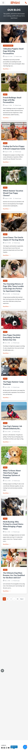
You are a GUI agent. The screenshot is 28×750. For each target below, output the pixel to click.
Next (21, 599)
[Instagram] (6, 748)
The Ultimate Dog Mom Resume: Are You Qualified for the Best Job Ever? (14, 575)
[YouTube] (8, 748)
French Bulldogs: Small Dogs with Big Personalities (12, 99)
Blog (5, 94)
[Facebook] (2, 748)
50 (17, 599)
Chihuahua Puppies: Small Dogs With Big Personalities (13, 51)
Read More (6, 69)
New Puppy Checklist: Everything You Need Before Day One (12, 337)
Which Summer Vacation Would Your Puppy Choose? (13, 193)
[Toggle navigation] (3, 2)
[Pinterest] (4, 748)
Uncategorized (8, 45)
